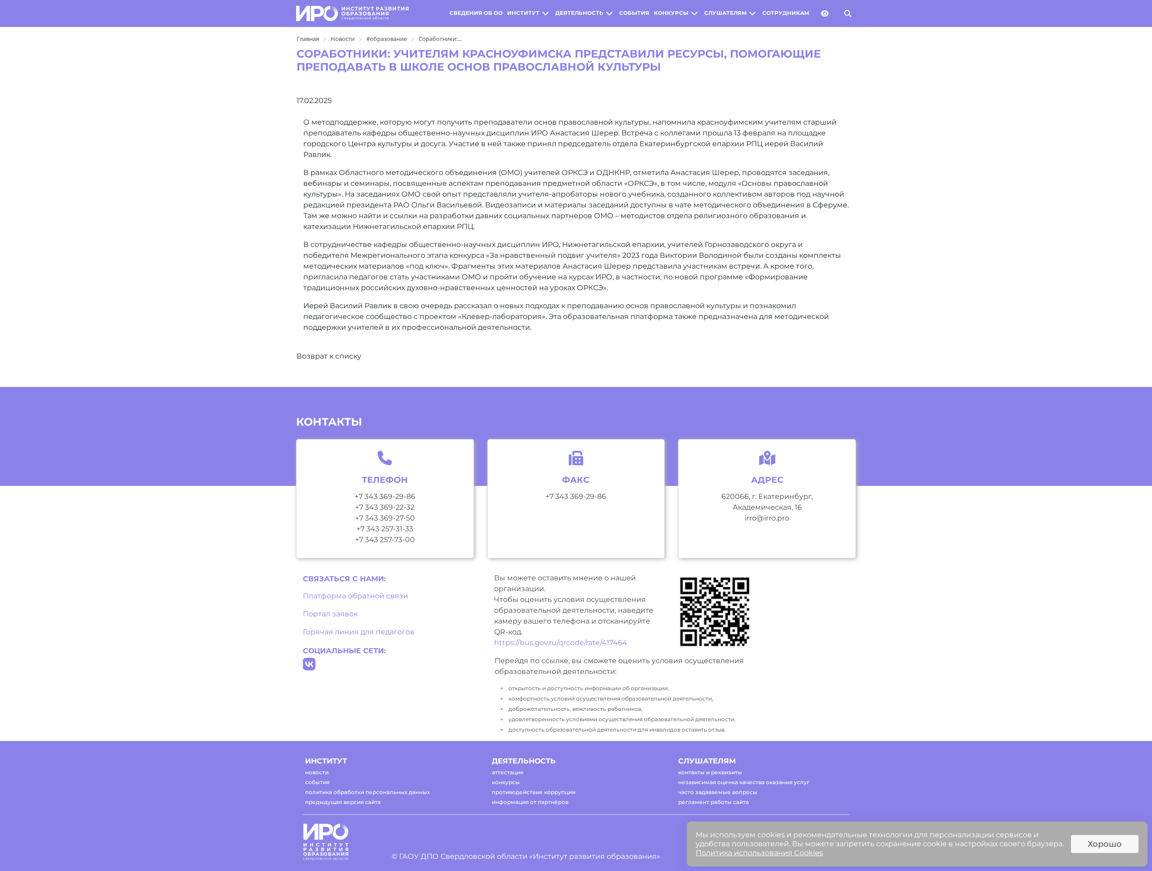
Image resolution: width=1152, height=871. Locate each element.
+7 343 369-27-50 (385, 518)
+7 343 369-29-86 (385, 496)
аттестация (507, 772)
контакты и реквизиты (710, 772)
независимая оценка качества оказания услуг (744, 782)
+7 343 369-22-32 (384, 507)
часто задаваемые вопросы (717, 792)
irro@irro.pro (767, 518)
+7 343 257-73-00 (385, 539)
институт (523, 13)
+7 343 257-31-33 (384, 529)
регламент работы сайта (713, 802)
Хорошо (1105, 844)
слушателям (725, 13)
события (634, 13)
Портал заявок (330, 614)
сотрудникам (785, 13)
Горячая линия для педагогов (358, 632)
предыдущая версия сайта (343, 802)
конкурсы (671, 13)
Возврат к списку (329, 356)
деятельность (579, 13)
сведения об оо (476, 13)
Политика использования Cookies (759, 853)
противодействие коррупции (534, 792)
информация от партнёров (530, 802)
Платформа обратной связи (355, 596)
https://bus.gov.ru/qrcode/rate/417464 (560, 642)
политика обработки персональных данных (367, 792)
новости (316, 772)
